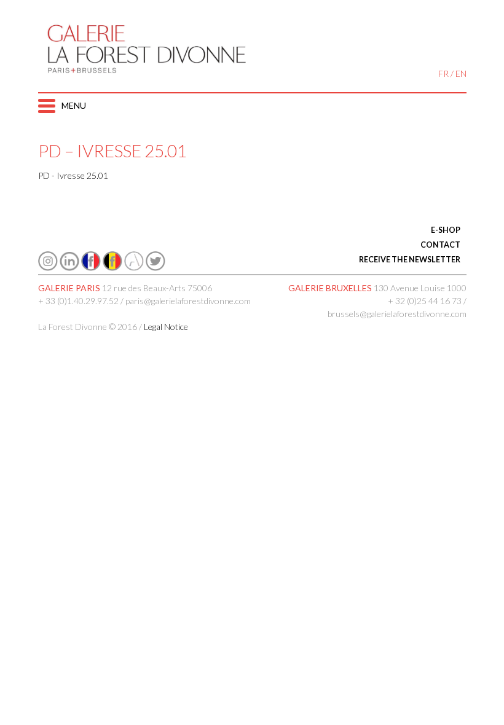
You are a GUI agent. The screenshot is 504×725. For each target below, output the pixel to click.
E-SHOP (445, 230)
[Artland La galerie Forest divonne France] (134, 267)
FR (443, 73)
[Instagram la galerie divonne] (48, 267)
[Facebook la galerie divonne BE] (112, 267)
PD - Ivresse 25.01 (73, 175)
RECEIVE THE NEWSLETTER (409, 259)
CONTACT (440, 244)
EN (461, 73)
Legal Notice (166, 326)
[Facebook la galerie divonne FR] (91, 267)
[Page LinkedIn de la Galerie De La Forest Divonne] (69, 267)
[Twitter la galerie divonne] (155, 267)
